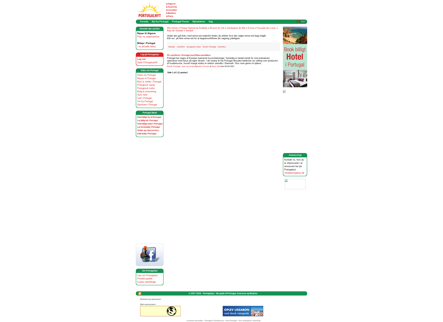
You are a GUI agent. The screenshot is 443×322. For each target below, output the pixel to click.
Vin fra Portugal (145, 101)
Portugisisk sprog (146, 85)
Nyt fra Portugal (160, 21)
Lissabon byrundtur (195, 320)
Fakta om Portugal (146, 75)
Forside (144, 21)
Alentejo (171, 47)
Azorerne (172, 7)
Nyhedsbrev (198, 21)
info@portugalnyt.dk (294, 173)
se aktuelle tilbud (147, 46)
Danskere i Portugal (147, 104)
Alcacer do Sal (217, 28)
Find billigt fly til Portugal (149, 117)
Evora (251, 28)
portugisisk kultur (194, 47)
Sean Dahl (216, 66)
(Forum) (205, 66)
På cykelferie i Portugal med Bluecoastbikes (189, 55)
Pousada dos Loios (266, 28)
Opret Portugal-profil (147, 62)
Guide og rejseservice (148, 130)
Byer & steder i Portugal (149, 81)
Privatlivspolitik (144, 278)
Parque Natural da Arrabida (193, 28)
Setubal (189, 30)
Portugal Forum (180, 21)
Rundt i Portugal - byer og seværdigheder (184, 66)
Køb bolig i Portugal (146, 133)
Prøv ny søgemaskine (148, 36)
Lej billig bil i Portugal (147, 120)
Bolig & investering (146, 91)
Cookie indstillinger (146, 282)
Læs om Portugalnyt (147, 275)
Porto (170, 16)
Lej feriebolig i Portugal (148, 127)
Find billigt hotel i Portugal (149, 124)
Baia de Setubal (175, 30)
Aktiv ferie (142, 94)
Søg (211, 21)
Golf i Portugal (144, 98)
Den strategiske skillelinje (250, 320)
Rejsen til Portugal (146, 78)
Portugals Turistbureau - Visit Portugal (221, 320)
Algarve (172, 4)
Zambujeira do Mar (236, 28)
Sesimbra (222, 47)
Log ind (141, 59)
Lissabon (172, 10)
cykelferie (181, 47)
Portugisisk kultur (146, 88)
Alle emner (172, 28)
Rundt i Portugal (209, 47)
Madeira (172, 13)
